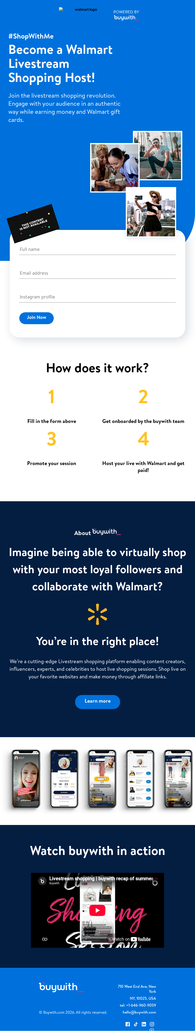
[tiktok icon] (136, 1025)
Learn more (98, 701)
